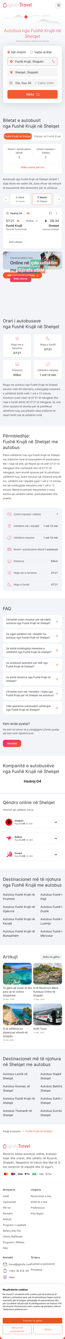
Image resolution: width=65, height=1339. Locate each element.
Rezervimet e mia (41, 1196)
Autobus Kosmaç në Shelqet (16, 1088)
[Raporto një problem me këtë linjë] (50, 213)
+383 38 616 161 (19, 1270)
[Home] (17, 5)
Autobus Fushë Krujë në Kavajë (19, 921)
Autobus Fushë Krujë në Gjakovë (19, 909)
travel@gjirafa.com (20, 1264)
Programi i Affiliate (13, 1242)
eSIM (6, 1196)
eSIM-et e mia (39, 1201)
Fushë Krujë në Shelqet (17, 136)
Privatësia (36, 1269)
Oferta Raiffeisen (13, 1236)
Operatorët (9, 1201)
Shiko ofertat (20, 278)
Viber (12, 1277)
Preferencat (38, 1207)
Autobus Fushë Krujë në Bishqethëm (19, 933)
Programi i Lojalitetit (14, 1224)
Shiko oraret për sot (32, 167)
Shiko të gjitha (51, 956)
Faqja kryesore (11, 1131)
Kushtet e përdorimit (43, 1263)
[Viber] (5, 1277)
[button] (32, 621)
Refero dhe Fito (12, 1230)
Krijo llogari (37, 1213)
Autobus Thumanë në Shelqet (17, 1113)
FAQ (5, 1248)
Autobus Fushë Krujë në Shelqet (19, 1101)
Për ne (6, 1207)
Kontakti (12, 743)
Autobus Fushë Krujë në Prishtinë (19, 897)
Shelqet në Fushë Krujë (47, 136)
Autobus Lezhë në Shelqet (15, 1076)
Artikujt (7, 1219)
